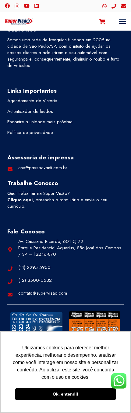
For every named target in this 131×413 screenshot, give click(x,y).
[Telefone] (114, 6)
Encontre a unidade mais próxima (40, 121)
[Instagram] (17, 6)
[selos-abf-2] (36, 324)
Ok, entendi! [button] (65, 394)
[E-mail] (123, 6)
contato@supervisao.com (42, 293)
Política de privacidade (30, 132)
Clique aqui (20, 199)
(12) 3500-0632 (35, 280)
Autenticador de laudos (30, 111)
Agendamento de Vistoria (32, 100)
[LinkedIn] (36, 5)
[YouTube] (27, 5)
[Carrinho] (102, 21)
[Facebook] (7, 5)
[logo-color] (19, 21)
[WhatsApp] (104, 6)
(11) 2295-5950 (34, 267)
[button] (122, 21)
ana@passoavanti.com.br (42, 167)
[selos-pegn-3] (94, 324)
